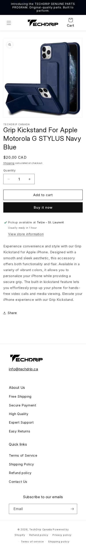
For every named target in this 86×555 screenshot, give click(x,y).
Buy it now (43, 207)
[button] (9, 23)
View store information (26, 234)
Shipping (9, 163)
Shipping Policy (21, 464)
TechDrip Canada (40, 529)
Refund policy (20, 473)
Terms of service (32, 541)
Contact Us (18, 482)
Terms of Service (23, 455)
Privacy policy (61, 535)
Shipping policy (58, 541)
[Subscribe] (72, 509)
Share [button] (12, 313)
